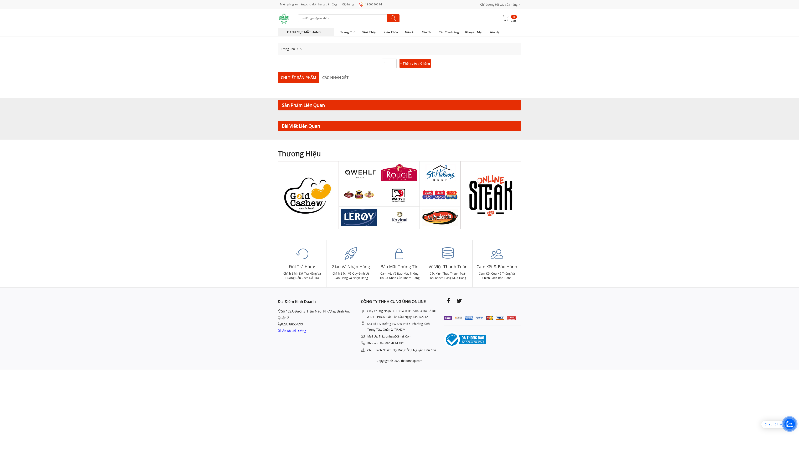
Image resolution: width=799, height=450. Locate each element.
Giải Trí (427, 32)
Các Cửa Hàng (449, 32)
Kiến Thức (391, 32)
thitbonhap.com (411, 361)
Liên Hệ (494, 32)
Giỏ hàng (348, 4)
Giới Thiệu (369, 32)
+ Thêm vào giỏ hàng (415, 63)
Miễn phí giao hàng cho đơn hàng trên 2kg (308, 4)
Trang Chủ (347, 32)
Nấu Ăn (410, 32)
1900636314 (373, 4)
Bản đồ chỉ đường (293, 331)
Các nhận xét (335, 77)
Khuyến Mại (473, 32)
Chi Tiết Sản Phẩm (298, 77)
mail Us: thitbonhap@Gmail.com (389, 336)
